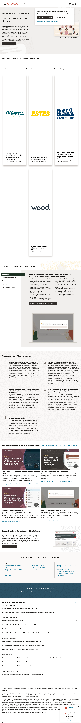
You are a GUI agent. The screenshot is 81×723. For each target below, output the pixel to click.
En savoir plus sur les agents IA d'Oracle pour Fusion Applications (60, 445)
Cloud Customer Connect (37, 565)
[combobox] (40, 4)
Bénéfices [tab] (15, 58)
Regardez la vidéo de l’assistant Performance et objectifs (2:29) (58, 481)
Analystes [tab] (25, 58)
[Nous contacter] (76, 4)
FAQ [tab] (38, 58)
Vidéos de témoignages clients (65, 571)
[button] (5, 4)
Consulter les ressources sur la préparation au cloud (13, 566)
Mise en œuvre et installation (12, 573)
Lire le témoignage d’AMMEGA (14, 161)
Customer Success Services (38, 569)
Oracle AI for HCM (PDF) (63, 569)
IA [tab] (20, 58)
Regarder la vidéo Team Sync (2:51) (11, 521)
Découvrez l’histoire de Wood (39, 251)
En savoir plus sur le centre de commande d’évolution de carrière (59, 520)
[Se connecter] (73, 4)
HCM (14, 13)
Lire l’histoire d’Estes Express (39, 161)
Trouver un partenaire (37, 572)
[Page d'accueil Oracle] (12, 4)
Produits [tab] (9, 58)
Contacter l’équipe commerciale (52, 591)
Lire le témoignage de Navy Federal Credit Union (64, 160)
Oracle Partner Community (38, 567)
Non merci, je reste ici (60, 17)
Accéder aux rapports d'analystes (9, 546)
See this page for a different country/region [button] (47, 21)
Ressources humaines (23, 13)
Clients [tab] (3, 58)
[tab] (13, 274)
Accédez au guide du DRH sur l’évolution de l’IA (65, 574)
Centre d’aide (8, 575)
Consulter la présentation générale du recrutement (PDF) (43, 303)
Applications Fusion (6, 13)
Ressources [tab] (32, 58)
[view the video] (66, 29)
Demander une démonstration (9, 43)
